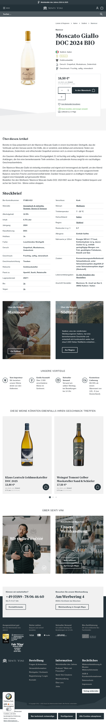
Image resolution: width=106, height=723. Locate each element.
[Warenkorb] (102, 8)
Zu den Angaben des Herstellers (85, 276)
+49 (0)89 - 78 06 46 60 (25, 597)
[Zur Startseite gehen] (53, 8)
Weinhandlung (62, 679)
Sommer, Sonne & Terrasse (35, 209)
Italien (79, 217)
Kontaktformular (16, 607)
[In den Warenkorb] (46, 487)
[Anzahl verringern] (62, 90)
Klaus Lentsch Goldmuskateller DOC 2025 (26, 479)
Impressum (87, 684)
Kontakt (32, 680)
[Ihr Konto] (97, 8)
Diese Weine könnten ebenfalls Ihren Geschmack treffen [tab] (53, 411)
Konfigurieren (67, 716)
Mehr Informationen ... (11, 721)
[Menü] (13, 693)
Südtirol (79, 222)
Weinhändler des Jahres (66, 664)
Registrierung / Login (38, 676)
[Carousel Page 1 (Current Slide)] (50, 497)
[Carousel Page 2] (53, 497)
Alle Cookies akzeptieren (90, 716)
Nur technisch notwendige (42, 716)
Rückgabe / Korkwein (38, 672)
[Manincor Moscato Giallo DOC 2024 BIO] (27, 56)
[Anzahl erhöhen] (62, 97)
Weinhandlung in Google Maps (72, 607)
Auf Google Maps (71, 566)
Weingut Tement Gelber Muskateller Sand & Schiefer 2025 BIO (76, 479)
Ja (24, 283)
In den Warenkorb (83, 90)
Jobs (58, 686)
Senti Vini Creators (64, 675)
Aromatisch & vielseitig (33, 206)
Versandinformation (37, 668)
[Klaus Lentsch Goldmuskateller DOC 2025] (27, 443)
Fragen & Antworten (38, 664)
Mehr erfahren (70, 560)
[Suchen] (100, 14)
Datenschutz (87, 680)
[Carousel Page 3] (56, 497)
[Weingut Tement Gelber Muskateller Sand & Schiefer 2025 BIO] (78, 443)
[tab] (15, 139)
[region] (28, 56)
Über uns (60, 683)
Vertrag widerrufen (91, 691)
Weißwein (80, 206)
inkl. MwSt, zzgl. (65, 82)
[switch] (8, 709)
